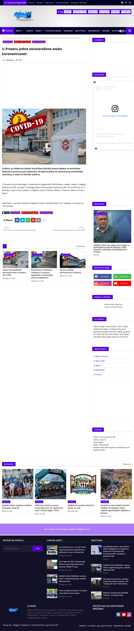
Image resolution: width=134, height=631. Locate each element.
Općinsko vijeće (80, 11)
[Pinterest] (33, 220)
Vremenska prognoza (113, 304)
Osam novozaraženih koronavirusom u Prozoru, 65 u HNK (14, 272)
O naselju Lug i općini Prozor (100, 625)
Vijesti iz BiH (100, 361)
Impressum (49, 3)
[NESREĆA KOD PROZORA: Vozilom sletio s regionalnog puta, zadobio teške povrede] (96, 568)
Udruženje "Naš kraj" (78, 3)
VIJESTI (18, 30)
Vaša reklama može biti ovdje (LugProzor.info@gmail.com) (67, 529)
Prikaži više (80, 246)
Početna (9, 30)
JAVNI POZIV (100, 370)
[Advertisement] (45, 83)
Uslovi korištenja (62, 3)
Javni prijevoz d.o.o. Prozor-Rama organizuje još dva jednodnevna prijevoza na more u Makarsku (72, 549)
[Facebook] (17, 220)
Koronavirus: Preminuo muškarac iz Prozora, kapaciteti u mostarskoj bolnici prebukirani (41, 274)
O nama (31, 3)
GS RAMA (115, 11)
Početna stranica (9, 38)
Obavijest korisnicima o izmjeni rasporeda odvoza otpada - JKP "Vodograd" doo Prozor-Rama (116, 581)
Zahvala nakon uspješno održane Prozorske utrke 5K (17, 506)
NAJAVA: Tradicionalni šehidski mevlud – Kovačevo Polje (115, 594)
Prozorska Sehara (53, 30)
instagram (104, 283)
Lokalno (67, 11)
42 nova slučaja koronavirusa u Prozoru (70, 271)
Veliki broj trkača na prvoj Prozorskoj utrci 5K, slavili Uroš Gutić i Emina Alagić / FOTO (49, 508)
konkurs (99, 374)
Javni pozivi (104, 11)
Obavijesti (68, 30)
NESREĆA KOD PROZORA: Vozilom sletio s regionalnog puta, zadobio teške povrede (72, 578)
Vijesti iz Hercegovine (22, 42)
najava (98, 365)
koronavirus (7, 42)
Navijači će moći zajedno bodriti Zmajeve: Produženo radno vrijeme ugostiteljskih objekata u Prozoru (115, 509)
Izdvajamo (93, 11)
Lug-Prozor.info (51, 625)
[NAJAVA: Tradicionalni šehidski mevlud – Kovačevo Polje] (96, 596)
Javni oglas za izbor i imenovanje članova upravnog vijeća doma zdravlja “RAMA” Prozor (72, 564)
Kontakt (40, 3)
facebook (104, 276)
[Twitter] (22, 220)
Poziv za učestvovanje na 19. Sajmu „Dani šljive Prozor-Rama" (73, 591)
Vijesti (38, 30)
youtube (124, 283)
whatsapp (124, 276)
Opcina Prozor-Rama (113, 307)
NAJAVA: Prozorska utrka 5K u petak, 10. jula (81, 506)
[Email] (38, 220)
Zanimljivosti (94, 30)
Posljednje (126, 11)
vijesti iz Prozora (25, 38)
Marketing (118, 625)
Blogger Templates (21, 625)
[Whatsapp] (28, 220)
